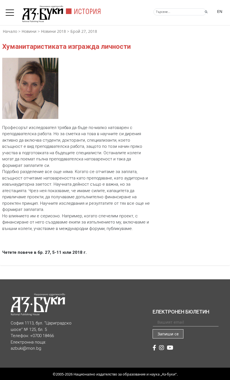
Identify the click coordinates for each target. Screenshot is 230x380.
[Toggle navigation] (11, 11)
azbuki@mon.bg (26, 348)
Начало (10, 31)
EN (219, 11)
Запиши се (168, 334)
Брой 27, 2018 (83, 31)
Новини (29, 31)
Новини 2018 (53, 31)
